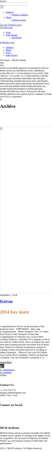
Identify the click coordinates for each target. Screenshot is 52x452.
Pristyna (6, 301)
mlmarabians (8, 370)
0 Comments (6, 372)
